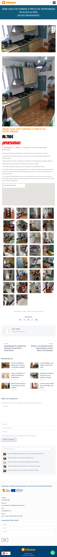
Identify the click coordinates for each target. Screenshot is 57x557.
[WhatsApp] (32, 320)
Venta (19, 311)
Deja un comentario (39, 311)
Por (24, 311)
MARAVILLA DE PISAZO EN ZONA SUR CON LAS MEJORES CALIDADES (47, 375)
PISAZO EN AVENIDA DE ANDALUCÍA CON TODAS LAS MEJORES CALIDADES (18, 365)
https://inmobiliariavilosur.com (18, 331)
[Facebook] (20, 320)
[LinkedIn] (36, 320)
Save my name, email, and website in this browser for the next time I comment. (19, 435)
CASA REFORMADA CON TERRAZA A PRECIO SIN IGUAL (46, 365)
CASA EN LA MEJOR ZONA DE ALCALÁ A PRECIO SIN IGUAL (47, 385)
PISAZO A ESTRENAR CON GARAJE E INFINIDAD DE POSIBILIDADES (18, 375)
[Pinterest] (28, 320)
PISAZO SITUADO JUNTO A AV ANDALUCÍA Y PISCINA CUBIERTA (18, 385)
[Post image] (5, 365)
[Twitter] (24, 320)
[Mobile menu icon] (54, 2)
